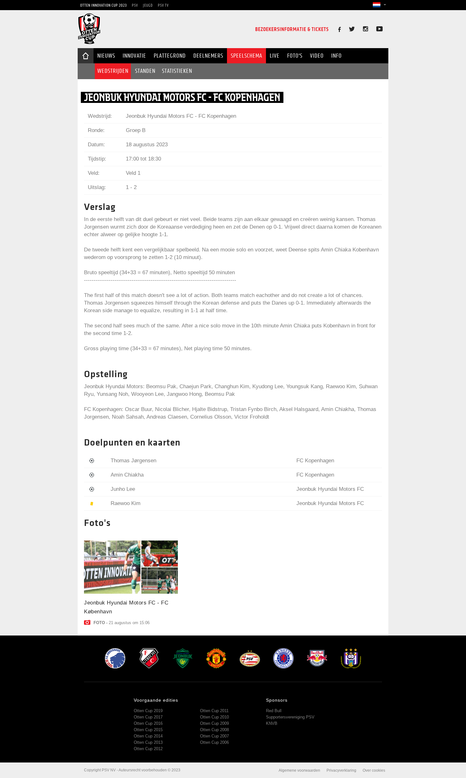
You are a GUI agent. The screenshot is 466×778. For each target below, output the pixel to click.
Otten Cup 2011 (214, 711)
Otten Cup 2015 (148, 730)
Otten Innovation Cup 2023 (103, 5)
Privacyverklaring (341, 770)
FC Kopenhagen (217, 116)
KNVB (271, 723)
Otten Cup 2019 (148, 711)
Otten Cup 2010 (214, 717)
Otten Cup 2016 (148, 723)
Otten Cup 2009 (214, 723)
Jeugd (148, 5)
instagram (369, 28)
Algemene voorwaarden (299, 770)
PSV (135, 5)
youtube (379, 28)
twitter (355, 28)
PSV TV (163, 5)
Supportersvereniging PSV (290, 717)
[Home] (89, 42)
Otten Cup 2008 (214, 730)
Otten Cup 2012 (148, 749)
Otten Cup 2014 (148, 736)
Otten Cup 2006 (214, 742)
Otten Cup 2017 (148, 717)
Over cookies (374, 770)
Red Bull (274, 711)
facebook (341, 29)
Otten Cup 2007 (214, 736)
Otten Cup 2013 (148, 742)
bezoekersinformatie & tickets (292, 29)
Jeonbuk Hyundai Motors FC (159, 116)
